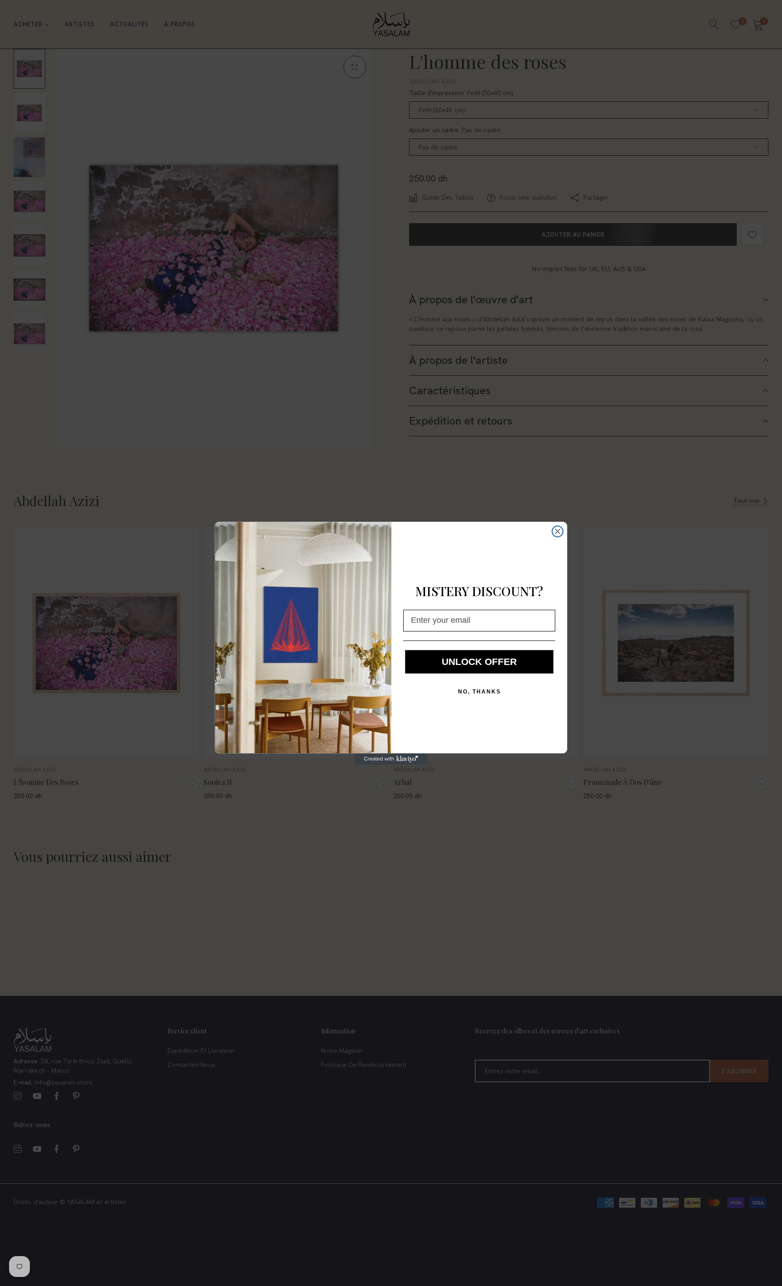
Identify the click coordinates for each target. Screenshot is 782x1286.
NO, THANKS (479, 691)
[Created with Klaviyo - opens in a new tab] (391, 759)
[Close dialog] (557, 531)
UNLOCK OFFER (479, 661)
